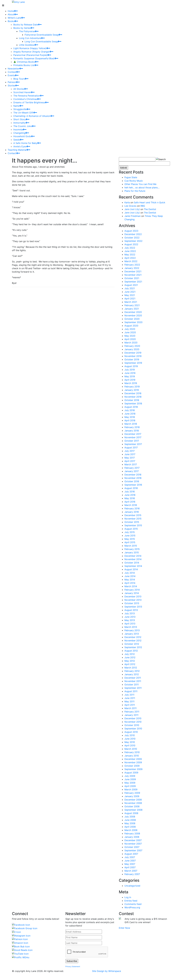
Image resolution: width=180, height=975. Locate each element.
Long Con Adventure (30, 38)
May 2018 (129, 417)
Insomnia (18, 129)
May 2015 (129, 539)
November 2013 (132, 599)
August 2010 (131, 732)
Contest (12, 72)
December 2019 (132, 352)
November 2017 (132, 437)
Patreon (12, 82)
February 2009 (132, 792)
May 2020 (129, 335)
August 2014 (131, 569)
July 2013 (129, 613)
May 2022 (129, 254)
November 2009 (133, 762)
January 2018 (131, 430)
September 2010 (133, 728)
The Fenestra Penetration (26, 95)
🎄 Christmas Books (24, 61)
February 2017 (132, 467)
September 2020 (133, 322)
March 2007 (130, 870)
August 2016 (131, 488)
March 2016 (130, 505)
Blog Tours (19, 78)
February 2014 (132, 589)
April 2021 (129, 298)
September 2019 (133, 362)
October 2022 (132, 237)
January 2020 (131, 349)
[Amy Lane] (18, 1)
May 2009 (129, 782)
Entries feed (130, 900)
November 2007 (133, 843)
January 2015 (131, 552)
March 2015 (130, 545)
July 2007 (129, 857)
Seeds (16, 139)
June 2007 (130, 860)
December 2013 (132, 596)
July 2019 (129, 369)
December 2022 (133, 234)
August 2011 (130, 691)
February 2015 (132, 549)
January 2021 (131, 308)
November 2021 (132, 274)
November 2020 (133, 315)
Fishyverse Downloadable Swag (41, 34)
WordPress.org (132, 907)
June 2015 (129, 535)
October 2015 (131, 522)
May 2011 (129, 701)
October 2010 (131, 725)
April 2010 (129, 745)
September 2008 (133, 809)
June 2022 (130, 251)
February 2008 (132, 833)
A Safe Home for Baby (25, 143)
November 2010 (132, 721)
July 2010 (129, 735)
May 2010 (129, 742)
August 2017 (131, 447)
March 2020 (130, 342)
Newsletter (13, 68)
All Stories (18, 88)
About (11, 14)
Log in (127, 897)
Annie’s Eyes (19, 146)
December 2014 (132, 555)
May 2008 (129, 823)
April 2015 (129, 542)
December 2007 (133, 840)
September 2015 (133, 525)
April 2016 (129, 501)
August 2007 (131, 853)
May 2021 (129, 295)
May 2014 (129, 579)
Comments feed (132, 904)
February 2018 (132, 427)
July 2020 (129, 329)
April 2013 (129, 623)
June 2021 (129, 291)
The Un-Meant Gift (23, 112)
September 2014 (133, 566)
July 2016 (129, 491)
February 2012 (132, 671)
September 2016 (133, 484)
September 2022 (133, 241)
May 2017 (129, 457)
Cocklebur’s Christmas (25, 99)
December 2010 (132, 718)
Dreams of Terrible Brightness (29, 102)
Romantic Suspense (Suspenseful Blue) (34, 58)
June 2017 (129, 454)
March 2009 (130, 789)
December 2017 (132, 434)
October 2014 (131, 562)
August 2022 (131, 244)
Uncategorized (132, 885)
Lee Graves (130, 205)
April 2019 (129, 379)
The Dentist (150, 209)
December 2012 (132, 637)
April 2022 (130, 257)
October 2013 (131, 603)
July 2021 (129, 288)
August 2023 (131, 230)
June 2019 (129, 373)
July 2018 (129, 410)
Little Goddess (26, 44)
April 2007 (130, 867)
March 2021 (130, 301)
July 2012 (129, 654)
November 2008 (133, 803)
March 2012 (130, 667)
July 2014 (129, 572)
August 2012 (131, 650)
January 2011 (131, 715)
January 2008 (131, 836)
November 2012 (132, 640)
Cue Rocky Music (133, 180)
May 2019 (129, 376)
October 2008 (132, 806)
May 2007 (129, 864)
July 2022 (129, 247)
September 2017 (133, 444)
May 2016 (129, 498)
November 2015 (132, 518)
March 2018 (130, 423)
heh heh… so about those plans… (141, 187)
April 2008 (130, 826)
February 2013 (132, 630)
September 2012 (133, 647)
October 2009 (132, 765)
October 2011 (131, 684)
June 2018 (129, 413)
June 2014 (129, 576)
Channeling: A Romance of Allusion (31, 116)
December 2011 (132, 677)
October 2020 (132, 318)
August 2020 (131, 325)
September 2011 (133, 687)
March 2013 (130, 627)
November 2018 (132, 396)
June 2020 (130, 332)
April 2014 (129, 583)
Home (11, 11)
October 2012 (131, 643)
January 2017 (131, 471)
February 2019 (132, 386)
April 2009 (130, 786)
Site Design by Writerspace (106, 971)
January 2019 (131, 390)
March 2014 (130, 586)
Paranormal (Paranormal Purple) (30, 55)
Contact (12, 153)
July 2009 (129, 776)
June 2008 (130, 820)
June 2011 (129, 698)
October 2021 (131, 278)
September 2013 (133, 606)
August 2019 (131, 366)
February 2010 (132, 752)
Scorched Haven (22, 92)
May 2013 (129, 620)
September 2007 (133, 850)
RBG (142, 205)
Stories (11, 85)
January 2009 (131, 796)
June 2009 (130, 779)
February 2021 (132, 305)
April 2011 (129, 704)
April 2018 (129, 420)
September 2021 (133, 281)
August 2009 (131, 772)
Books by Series (22, 28)
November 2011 (132, 681)
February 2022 (132, 264)
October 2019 (131, 359)
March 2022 (130, 261)
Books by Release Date (25, 24)
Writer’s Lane (14, 17)
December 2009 (133, 759)
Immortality (19, 122)
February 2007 (132, 874)
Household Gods (22, 136)
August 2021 (131, 285)
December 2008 (133, 799)
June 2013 (129, 616)
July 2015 (129, 532)
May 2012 (129, 660)
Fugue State (130, 177)
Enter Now (124, 927)
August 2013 (131, 610)
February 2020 (132, 346)
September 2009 (133, 769)
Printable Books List (24, 65)
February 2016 (132, 508)
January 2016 (131, 511)
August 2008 (131, 813)
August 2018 (131, 406)
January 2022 (131, 268)
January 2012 (131, 674)
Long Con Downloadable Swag (41, 41)
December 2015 (132, 515)
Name (16, 105)
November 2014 (132, 559)
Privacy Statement (72, 966)
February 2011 (131, 711)
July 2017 (129, 450)
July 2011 (129, 694)
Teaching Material (17, 149)
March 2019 (130, 383)
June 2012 (129, 657)
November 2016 (132, 478)
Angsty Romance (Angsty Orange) (31, 51)
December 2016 (132, 474)
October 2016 (131, 481)
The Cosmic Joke (22, 126)
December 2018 (132, 393)
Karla (127, 202)
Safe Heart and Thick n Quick (149, 202)
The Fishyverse (27, 31)
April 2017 (129, 461)
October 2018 (131, 400)
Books (11, 21)
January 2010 (131, 755)
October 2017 (131, 440)
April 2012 (129, 664)
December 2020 (133, 312)
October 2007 (131, 847)
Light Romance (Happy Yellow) (29, 48)
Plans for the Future (134, 190)
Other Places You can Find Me (140, 184)
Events (11, 75)
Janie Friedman (132, 216)
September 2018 (133, 403)
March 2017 (130, 464)
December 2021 (132, 271)
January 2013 (131, 633)
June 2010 (129, 738)
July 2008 (129, 816)
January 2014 (131, 593)
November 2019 (132, 356)
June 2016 (129, 494)
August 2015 (131, 528)
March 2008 (130, 830)
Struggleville (20, 109)
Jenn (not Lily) (132, 209)
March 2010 (130, 748)
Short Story (19, 119)
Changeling (19, 132)
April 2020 (130, 339)
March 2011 (130, 708)
